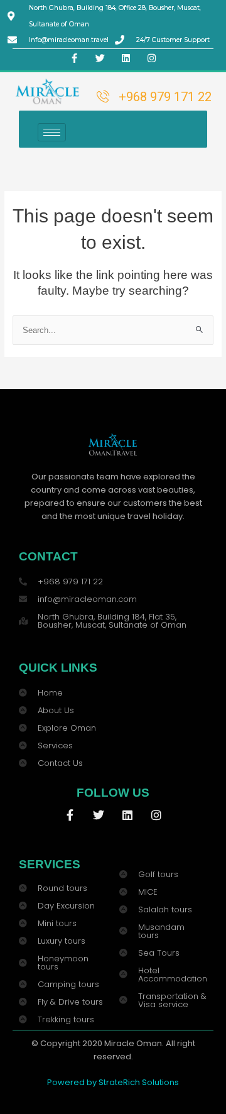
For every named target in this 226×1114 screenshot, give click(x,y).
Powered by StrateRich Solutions (113, 1082)
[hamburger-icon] (52, 132)
